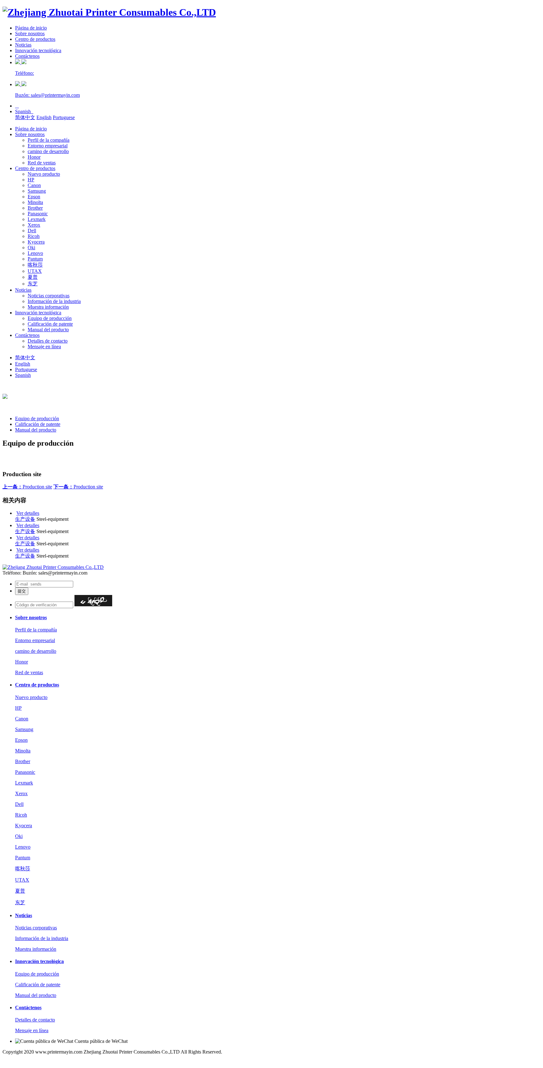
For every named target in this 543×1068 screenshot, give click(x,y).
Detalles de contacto (48, 341)
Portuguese (64, 117)
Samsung (37, 191)
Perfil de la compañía (48, 140)
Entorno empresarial (48, 145)
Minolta (35, 202)
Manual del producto (48, 329)
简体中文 (25, 117)
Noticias (23, 44)
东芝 (33, 283)
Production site (27, 486)
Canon (34, 185)
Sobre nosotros (30, 33)
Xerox (34, 225)
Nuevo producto (44, 174)
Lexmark (37, 219)
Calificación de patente (50, 324)
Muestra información (48, 307)
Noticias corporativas (48, 295)
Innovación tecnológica (38, 50)
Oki (31, 247)
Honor (34, 157)
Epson (34, 196)
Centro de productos (35, 39)
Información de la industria (54, 301)
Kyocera (36, 242)
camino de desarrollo (48, 151)
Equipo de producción (50, 318)
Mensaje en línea (44, 346)
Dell (32, 230)
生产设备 (25, 519)
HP (31, 179)
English (44, 117)
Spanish (24, 111)
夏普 (33, 277)
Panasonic (38, 213)
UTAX (35, 271)
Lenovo (35, 253)
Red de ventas (42, 162)
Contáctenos (27, 56)
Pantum (35, 258)
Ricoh (34, 236)
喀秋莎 (35, 264)
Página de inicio (31, 27)
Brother (35, 208)
